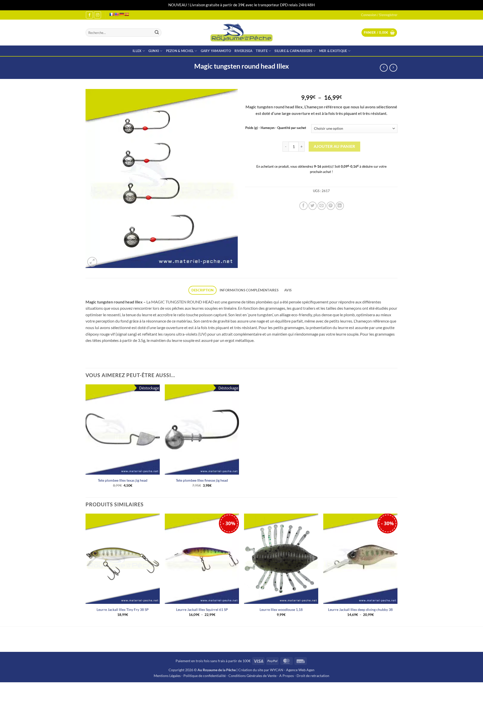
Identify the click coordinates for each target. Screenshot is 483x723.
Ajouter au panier (334, 146)
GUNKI (153, 51)
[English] (116, 14)
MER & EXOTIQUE (333, 51)
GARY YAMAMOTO (216, 51)
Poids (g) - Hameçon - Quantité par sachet (275, 128)
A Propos (286, 675)
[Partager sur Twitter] (312, 206)
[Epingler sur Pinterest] (331, 206)
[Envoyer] (156, 32)
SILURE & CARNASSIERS (293, 51)
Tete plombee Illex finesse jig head (202, 480)
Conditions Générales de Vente (252, 675)
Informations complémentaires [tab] (249, 290)
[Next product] (384, 68)
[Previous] (86, 569)
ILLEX (137, 51)
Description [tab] (202, 290)
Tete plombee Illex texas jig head (122, 480)
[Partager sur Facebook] (303, 206)
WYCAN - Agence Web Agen (292, 670)
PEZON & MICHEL (180, 51)
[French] (111, 14)
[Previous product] (393, 68)
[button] (379, 32)
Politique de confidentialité (204, 675)
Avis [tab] (288, 290)
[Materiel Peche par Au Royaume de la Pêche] (241, 32)
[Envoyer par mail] (321, 206)
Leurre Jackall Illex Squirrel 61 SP (202, 609)
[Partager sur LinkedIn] (340, 206)
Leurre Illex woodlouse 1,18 (281, 609)
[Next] (397, 569)
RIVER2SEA (243, 51)
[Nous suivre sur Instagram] (97, 15)
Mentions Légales (167, 675)
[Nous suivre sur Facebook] (89, 15)
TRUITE (262, 51)
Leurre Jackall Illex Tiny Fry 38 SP (123, 609)
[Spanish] (126, 14)
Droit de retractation (313, 675)
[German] (121, 14)
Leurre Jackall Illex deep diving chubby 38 (360, 609)
